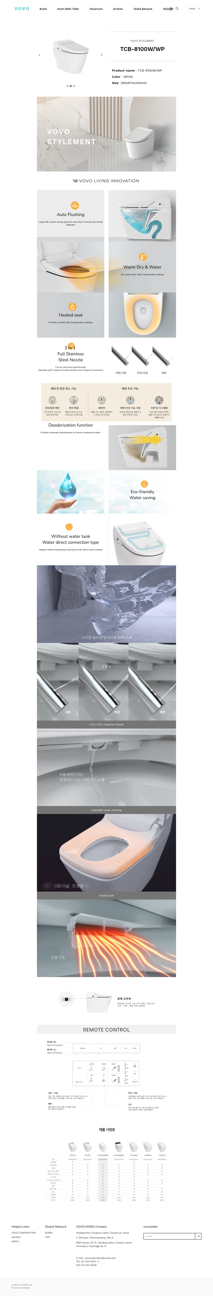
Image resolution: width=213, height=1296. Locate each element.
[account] (171, 8)
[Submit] (198, 1236)
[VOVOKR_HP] (22, 8)
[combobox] (194, 9)
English (192, 8)
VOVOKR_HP (25, 1285)
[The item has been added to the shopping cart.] (183, 8)
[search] (177, 8)
